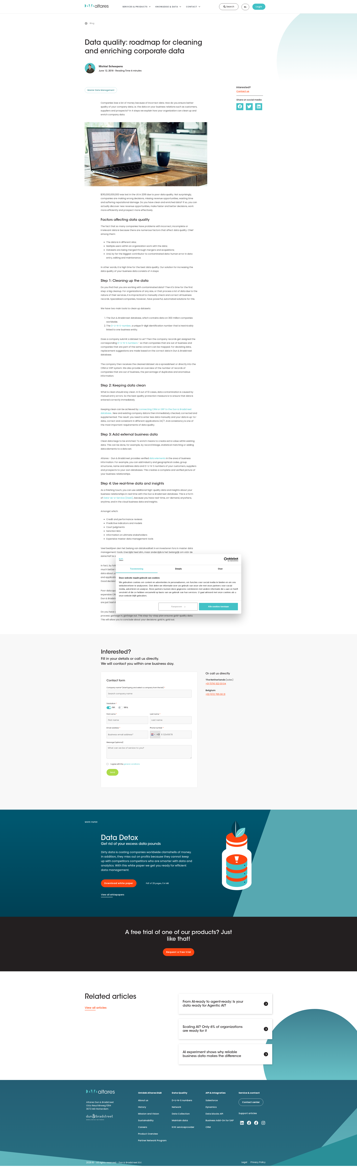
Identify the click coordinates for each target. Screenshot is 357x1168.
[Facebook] (249, 1123)
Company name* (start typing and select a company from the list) (136, 687)
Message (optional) (115, 742)
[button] (239, 106)
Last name (155, 714)
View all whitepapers (112, 894)
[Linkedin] (242, 1123)
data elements (157, 458)
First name (112, 714)
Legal (244, 1162)
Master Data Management (100, 90)
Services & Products (134, 6)
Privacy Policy (258, 1162)
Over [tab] (220, 569)
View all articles (96, 1008)
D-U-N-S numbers (127, 343)
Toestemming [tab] (136, 569)
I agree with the (125, 764)
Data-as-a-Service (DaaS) (118, 497)
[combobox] (149, 694)
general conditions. (132, 764)
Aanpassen (176, 606)
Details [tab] (178, 569)
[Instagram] (263, 1123)
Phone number (156, 727)
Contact (191, 6)
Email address (113, 727)
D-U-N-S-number (121, 325)
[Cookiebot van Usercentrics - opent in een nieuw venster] (226, 559)
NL (245, 7)
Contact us (242, 91)
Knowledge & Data (166, 6)
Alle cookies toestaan (218, 606)
